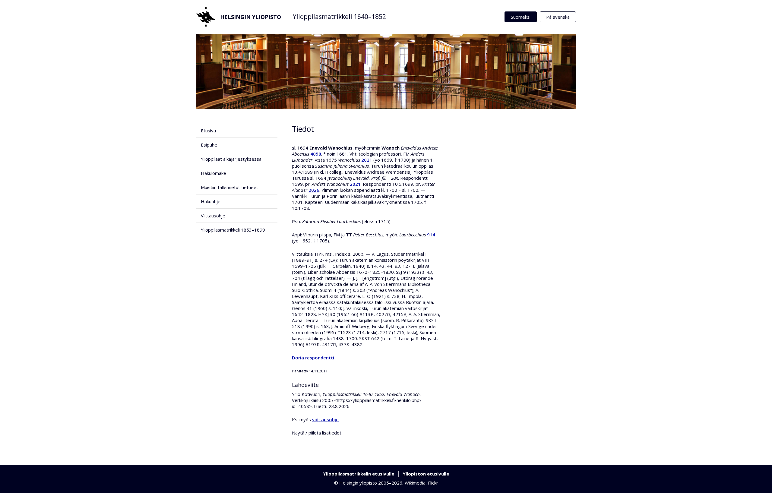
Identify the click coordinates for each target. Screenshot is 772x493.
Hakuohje (210, 201)
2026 (313, 190)
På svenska (558, 17)
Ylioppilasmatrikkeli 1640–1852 (339, 16)
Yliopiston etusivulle (426, 474)
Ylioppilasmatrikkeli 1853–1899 (233, 230)
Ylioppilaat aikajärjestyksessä (231, 159)
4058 (315, 154)
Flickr (433, 483)
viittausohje (325, 419)
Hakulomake (213, 173)
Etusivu (208, 131)
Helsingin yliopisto (250, 17)
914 (431, 235)
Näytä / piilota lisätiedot (316, 433)
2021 (366, 160)
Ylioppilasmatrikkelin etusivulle (358, 474)
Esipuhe (209, 145)
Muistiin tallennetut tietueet (229, 187)
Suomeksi (520, 17)
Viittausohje (213, 216)
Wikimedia (415, 483)
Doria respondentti (313, 358)
